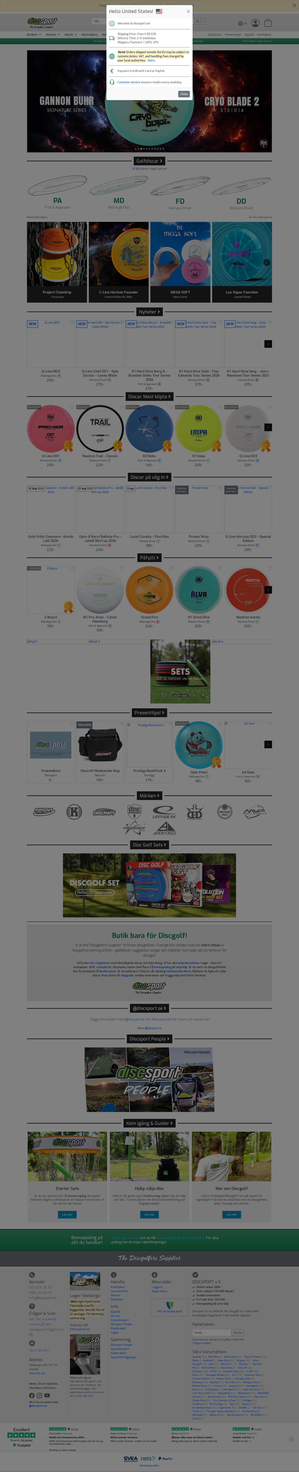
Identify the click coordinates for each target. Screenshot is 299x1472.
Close (184, 94)
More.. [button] (152, 60)
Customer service (128, 82)
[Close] (188, 11)
